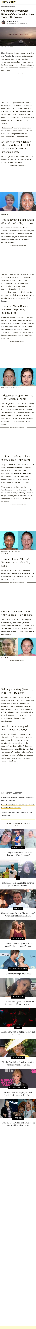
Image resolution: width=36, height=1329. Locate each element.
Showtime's (5, 53)
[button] (33, 2)
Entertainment (10, 6)
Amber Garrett (13, 21)
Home (3, 6)
